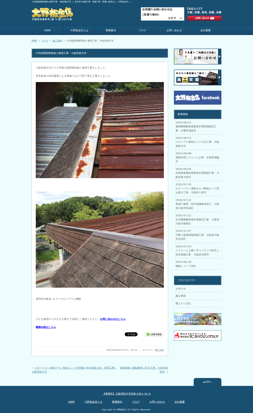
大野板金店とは (79, 30)
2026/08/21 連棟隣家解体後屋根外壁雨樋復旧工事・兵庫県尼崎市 (196, 126)
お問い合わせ (174, 30)
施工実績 (57, 40)
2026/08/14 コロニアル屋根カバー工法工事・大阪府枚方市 (197, 141)
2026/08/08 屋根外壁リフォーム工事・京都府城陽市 (197, 157)
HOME (47, 30)
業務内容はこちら (46, 327)
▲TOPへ (207, 381)
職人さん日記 (183, 303)
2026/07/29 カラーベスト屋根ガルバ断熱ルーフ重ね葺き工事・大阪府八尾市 (197, 188)
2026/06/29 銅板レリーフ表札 (186, 263)
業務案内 (111, 30)
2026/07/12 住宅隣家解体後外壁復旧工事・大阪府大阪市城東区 (197, 219)
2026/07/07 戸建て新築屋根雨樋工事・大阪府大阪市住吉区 (197, 234)
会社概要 (205, 30)
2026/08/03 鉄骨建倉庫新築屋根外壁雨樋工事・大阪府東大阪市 (197, 173)
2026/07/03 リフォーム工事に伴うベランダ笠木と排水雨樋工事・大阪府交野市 (197, 250)
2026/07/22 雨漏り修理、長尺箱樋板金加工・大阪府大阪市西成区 (197, 204)
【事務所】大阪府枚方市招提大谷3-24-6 (127, 393)
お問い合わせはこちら (113, 319)
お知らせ (181, 288)
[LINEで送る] (154, 334)
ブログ (142, 30)
